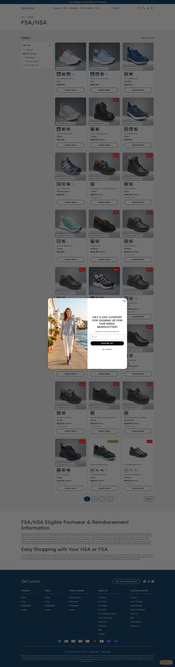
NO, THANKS (107, 349)
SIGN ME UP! (107, 343)
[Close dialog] (124, 300)
